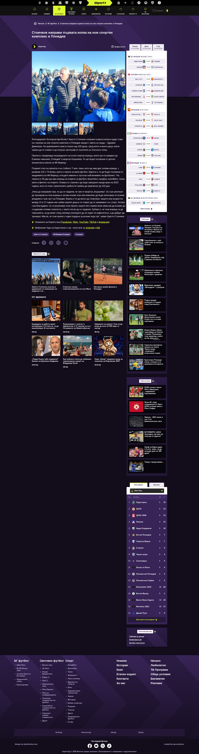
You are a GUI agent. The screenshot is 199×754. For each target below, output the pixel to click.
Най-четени (145, 381)
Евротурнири (22, 685)
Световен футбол (71, 13)
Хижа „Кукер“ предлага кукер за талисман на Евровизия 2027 (108, 360)
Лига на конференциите (49, 694)
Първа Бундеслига (47, 673)
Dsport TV (133, 14)
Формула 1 (72, 675)
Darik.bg (59, 732)
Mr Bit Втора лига (144, 198)
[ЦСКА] (46, 3)
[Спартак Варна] (80, 3)
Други (44, 721)
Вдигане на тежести (72, 683)
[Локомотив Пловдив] (139, 3)
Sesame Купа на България (23, 675)
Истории (108, 14)
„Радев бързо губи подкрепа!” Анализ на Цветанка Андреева (45, 360)
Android (90, 228)
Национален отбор (22, 680)
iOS (98, 228)
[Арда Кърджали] (66, 3)
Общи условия (160, 674)
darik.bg (66, 332)
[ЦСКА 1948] (53, 3)
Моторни (72, 700)
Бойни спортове (75, 703)
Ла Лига (139, 110)
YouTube (83, 222)
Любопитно (96, 14)
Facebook (66, 222)
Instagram (104, 222)
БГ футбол (59, 14)
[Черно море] (152, 3)
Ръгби (70, 722)
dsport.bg (42, 47)
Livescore (121, 14)
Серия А (139, 134)
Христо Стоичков (41, 234)
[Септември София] (125, 3)
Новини (47, 14)
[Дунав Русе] (132, 3)
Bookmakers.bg (135, 640)
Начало (34, 14)
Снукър (71, 710)
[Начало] (35, 24)
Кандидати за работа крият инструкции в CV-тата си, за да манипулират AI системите (45, 326)
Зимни (71, 696)
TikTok (92, 222)
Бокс (70, 687)
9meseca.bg (86, 732)
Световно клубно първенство (47, 715)
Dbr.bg (140, 732)
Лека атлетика (74, 679)
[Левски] (60, 3)
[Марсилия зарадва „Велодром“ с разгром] (146, 289)
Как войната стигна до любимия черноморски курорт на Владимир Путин (77, 361)
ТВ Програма (145, 13)
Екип (120, 669)
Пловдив (79, 234)
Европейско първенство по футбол (48, 708)
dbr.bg (34, 332)
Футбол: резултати (137, 643)
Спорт (83, 14)
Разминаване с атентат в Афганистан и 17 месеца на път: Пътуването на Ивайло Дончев (77, 326)
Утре (158, 47)
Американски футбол (73, 718)
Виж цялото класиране (145, 620)
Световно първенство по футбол (48, 700)
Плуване (71, 706)
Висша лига (141, 75)
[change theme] (167, 10)
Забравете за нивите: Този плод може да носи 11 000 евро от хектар (108, 326)
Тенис (70, 672)
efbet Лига (141, 57)
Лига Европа (47, 689)
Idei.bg (113, 732)
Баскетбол (72, 668)
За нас (121, 683)
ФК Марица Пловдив (61, 234)
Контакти (123, 678)
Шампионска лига (47, 685)
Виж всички (145, 209)
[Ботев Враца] (159, 3)
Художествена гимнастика (74, 692)
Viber (75, 222)
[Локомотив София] (145, 3)
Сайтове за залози (136, 636)
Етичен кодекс (126, 674)
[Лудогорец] (39, 3)
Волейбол (72, 665)
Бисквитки (158, 678)
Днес (146, 47)
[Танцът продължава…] (146, 466)
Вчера (135, 47)
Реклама (156, 683)
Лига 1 (139, 163)
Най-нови (145, 219)
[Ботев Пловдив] (73, 3)
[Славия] (118, 3)
